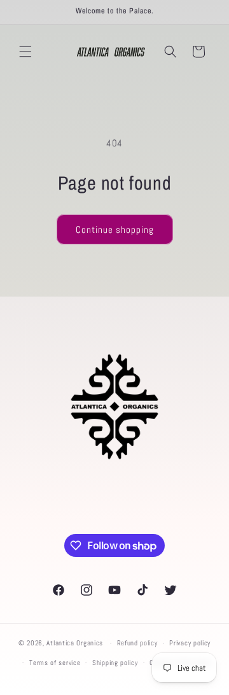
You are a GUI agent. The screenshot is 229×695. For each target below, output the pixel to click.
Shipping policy (115, 662)
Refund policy (137, 642)
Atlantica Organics (74, 642)
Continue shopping (115, 229)
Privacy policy (190, 642)
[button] (25, 52)
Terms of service (54, 662)
